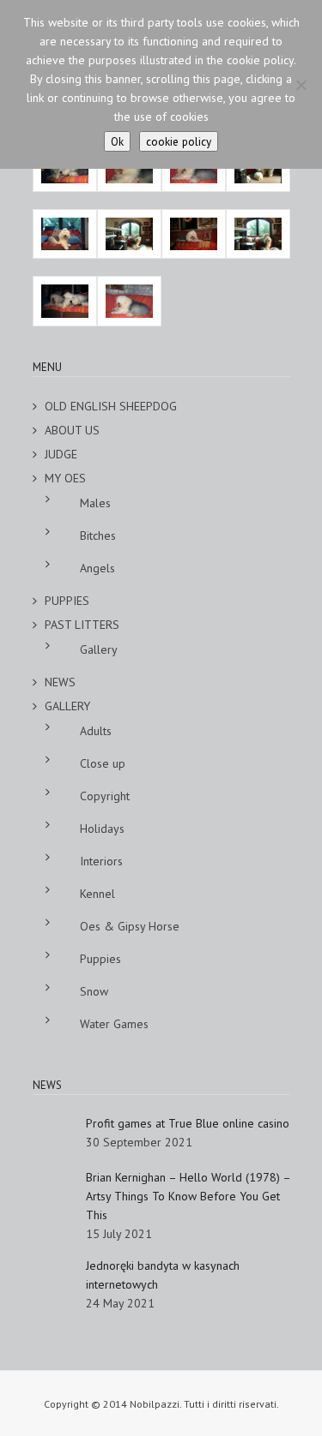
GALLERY (67, 706)
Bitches (98, 535)
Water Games (114, 1024)
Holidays (102, 828)
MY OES (65, 478)
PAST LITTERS (82, 624)
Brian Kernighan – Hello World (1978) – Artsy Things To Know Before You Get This (188, 1196)
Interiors (101, 861)
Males (95, 503)
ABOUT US (72, 430)
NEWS (60, 682)
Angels (97, 568)
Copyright (105, 796)
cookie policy (178, 141)
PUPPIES (67, 600)
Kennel (97, 893)
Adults (96, 731)
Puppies (100, 958)
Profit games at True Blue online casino (187, 1123)
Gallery (99, 649)
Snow (94, 991)
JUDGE (61, 454)
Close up (102, 763)
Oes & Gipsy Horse (129, 926)
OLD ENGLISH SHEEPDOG (111, 406)
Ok (117, 141)
